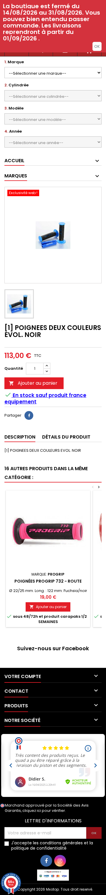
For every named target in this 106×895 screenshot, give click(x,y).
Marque (14, 62)
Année (13, 131)
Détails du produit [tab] (66, 437)
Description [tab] (19, 437)
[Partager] (28, 415)
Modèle (14, 108)
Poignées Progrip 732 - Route (48, 581)
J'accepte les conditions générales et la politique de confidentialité (52, 845)
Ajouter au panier (33, 383)
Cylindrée (16, 85)
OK (97, 46)
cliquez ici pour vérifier (43, 810)
